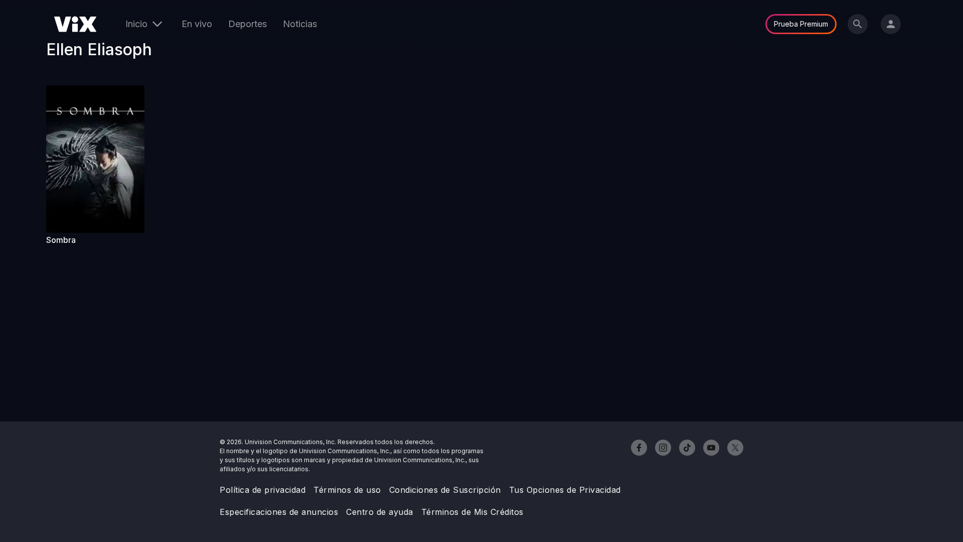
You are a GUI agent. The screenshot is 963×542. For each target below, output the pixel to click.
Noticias (300, 24)
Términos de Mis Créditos (472, 512)
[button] (95, 159)
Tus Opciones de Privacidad (565, 490)
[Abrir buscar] (858, 24)
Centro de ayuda (379, 512)
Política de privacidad (262, 490)
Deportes (247, 24)
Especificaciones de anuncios (279, 512)
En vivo (197, 24)
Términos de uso (347, 490)
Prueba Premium (801, 24)
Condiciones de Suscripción (445, 490)
